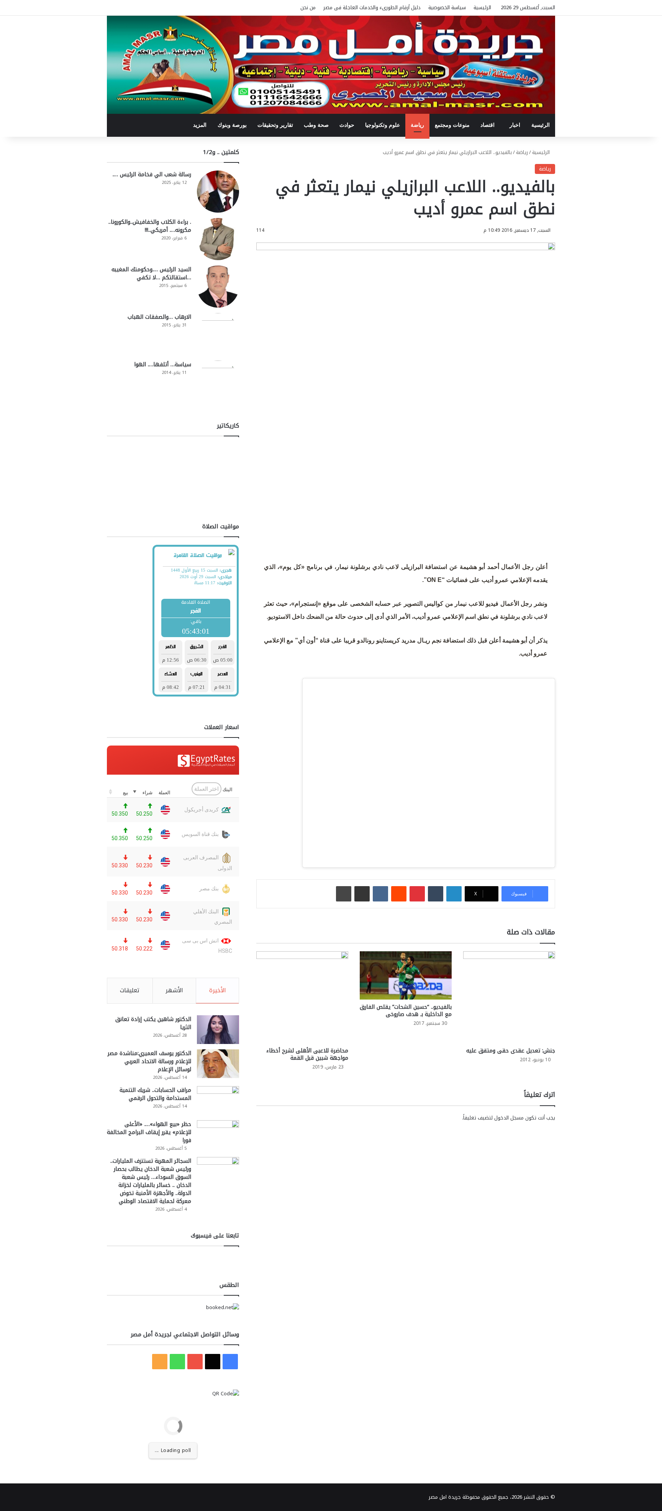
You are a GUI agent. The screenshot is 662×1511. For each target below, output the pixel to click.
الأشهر (174, 990)
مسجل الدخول (509, 1118)
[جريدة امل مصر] (331, 65)
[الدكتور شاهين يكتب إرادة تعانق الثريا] (218, 1029)
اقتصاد (487, 125)
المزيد (199, 125)
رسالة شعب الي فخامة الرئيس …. (152, 174)
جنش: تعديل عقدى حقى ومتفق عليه (510, 1051)
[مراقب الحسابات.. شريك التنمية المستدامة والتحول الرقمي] (218, 1100)
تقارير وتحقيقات (275, 125)
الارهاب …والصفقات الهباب (159, 317)
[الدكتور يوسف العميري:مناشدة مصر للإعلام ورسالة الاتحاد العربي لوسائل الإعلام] (218, 1063)
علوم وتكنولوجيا (382, 125)
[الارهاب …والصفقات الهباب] (218, 334)
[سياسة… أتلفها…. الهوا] (218, 382)
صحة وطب (316, 125)
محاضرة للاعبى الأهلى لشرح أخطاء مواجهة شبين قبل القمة (307, 1054)
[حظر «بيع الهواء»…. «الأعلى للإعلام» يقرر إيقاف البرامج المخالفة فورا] (218, 1134)
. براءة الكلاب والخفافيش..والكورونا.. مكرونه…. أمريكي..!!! (149, 226)
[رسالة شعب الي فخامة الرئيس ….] (218, 191)
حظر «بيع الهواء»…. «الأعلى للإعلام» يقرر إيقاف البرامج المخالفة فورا (149, 1132)
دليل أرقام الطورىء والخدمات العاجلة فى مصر (372, 7)
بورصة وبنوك (232, 125)
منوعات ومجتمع (452, 125)
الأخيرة (217, 990)
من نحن (308, 7)
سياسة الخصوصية (447, 7)
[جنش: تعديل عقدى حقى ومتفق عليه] (509, 997)
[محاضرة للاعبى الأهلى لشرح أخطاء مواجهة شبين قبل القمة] (302, 997)
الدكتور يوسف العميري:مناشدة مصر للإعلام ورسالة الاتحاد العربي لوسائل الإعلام (149, 1061)
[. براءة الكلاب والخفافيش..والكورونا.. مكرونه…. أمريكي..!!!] (218, 239)
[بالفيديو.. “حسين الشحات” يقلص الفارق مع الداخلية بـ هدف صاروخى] (406, 975)
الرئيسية (482, 7)
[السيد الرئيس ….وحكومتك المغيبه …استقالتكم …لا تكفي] (218, 286)
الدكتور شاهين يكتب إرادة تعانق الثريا (153, 1023)
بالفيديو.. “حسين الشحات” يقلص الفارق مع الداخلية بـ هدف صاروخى (406, 1010)
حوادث (346, 125)
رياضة (417, 125)
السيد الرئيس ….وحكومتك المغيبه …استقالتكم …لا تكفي (151, 273)
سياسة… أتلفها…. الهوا (162, 364)
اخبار (515, 125)
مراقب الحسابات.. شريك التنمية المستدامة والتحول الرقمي (155, 1094)
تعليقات (129, 990)
